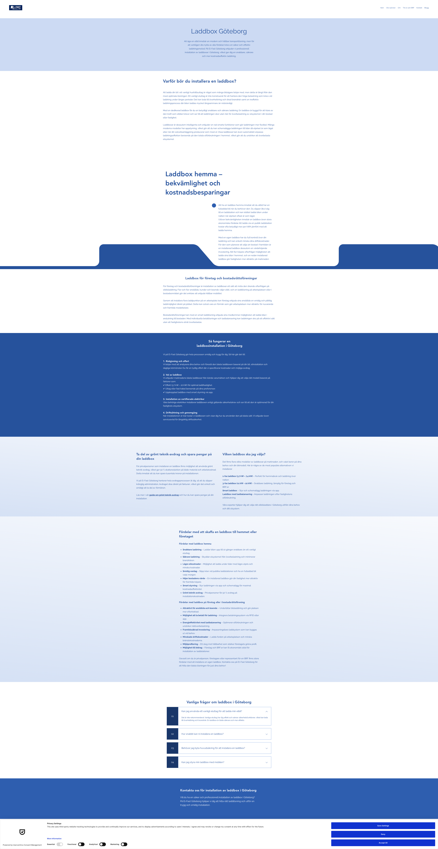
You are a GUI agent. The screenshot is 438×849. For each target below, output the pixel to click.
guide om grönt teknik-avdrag (164, 495)
